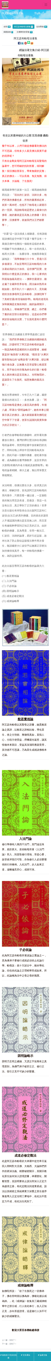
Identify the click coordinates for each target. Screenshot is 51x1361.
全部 (7, 26)
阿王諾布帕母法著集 (23, 26)
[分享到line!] (28, 43)
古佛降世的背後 (24, 32)
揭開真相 (8, 32)
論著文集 (43, 1355)
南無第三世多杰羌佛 (9, 1356)
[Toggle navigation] (46, 4)
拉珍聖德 (41, 26)
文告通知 (26, 1355)
